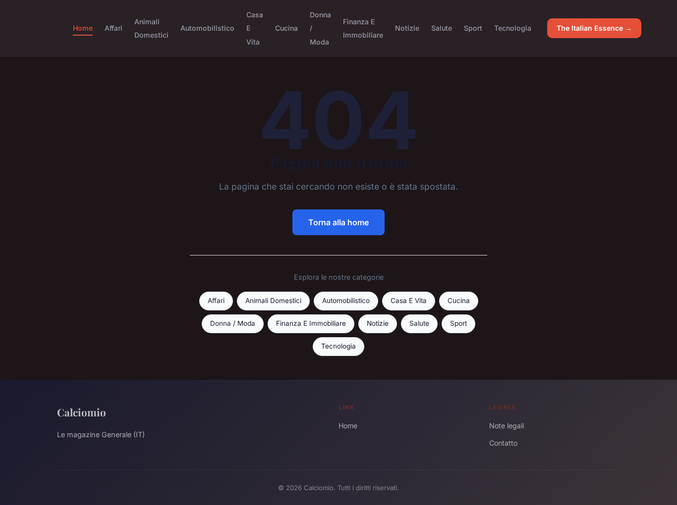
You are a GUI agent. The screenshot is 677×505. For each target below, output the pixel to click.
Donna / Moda (232, 323)
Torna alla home (338, 222)
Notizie (407, 28)
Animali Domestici (151, 28)
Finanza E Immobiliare (363, 28)
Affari (113, 28)
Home (83, 28)
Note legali (506, 425)
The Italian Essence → (594, 28)
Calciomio (81, 412)
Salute (441, 28)
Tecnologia (512, 28)
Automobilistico (207, 28)
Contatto (503, 443)
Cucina (286, 28)
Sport (473, 28)
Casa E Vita (409, 300)
